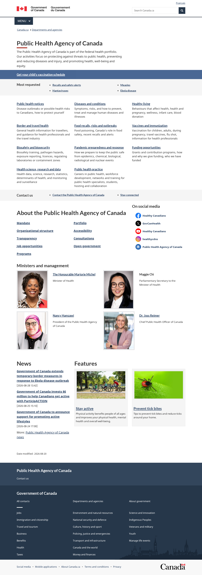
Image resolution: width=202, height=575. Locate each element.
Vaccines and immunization (149, 125)
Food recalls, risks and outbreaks (95, 125)
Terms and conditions (97, 566)
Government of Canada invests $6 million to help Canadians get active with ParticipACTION (43, 396)
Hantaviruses (60, 90)
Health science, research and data (39, 169)
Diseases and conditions (90, 103)
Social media (24, 566)
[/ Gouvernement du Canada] (43, 9)
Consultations (84, 238)
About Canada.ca (70, 566)
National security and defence (89, 519)
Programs (24, 254)
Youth (132, 533)
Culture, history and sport (87, 526)
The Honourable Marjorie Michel (74, 274)
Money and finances (84, 554)
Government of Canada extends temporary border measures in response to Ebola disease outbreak (43, 376)
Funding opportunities (146, 147)
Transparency (27, 238)
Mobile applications (46, 566)
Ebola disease (128, 90)
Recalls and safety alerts (66, 85)
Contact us (23, 478)
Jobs (19, 513)
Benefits (21, 540)
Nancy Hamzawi (63, 315)
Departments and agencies (47, 29)
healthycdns (146, 239)
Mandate (23, 223)
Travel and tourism (27, 526)
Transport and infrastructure (89, 540)
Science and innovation (142, 513)
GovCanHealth (147, 223)
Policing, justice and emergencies (91, 533)
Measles (125, 85)
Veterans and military (141, 526)
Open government (87, 246)
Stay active (84, 408)
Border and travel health (33, 125)
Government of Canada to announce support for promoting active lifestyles (43, 416)
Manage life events (139, 540)
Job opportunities (29, 246)
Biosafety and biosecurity (33, 147)
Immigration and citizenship (32, 519)
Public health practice (88, 169)
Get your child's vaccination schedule (41, 74)
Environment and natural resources (93, 513)
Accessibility (83, 231)
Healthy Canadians (150, 215)
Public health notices (30, 103)
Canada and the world (85, 547)
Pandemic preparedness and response (99, 147)
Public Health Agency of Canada (158, 247)
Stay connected (129, 195)
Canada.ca (23, 29)
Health (20, 547)
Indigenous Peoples (140, 519)
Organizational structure (35, 231)
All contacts (23, 501)
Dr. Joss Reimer (149, 315)
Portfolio (80, 223)
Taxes (20, 554)
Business (22, 533)
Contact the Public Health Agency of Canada (78, 195)
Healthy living (141, 103)
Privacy (117, 566)
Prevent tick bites (148, 408)
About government (139, 501)
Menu (22, 21)
